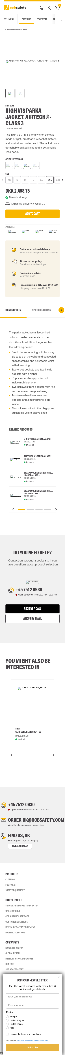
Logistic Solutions (15, 932)
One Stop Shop (12, 911)
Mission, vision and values (19, 958)
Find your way (20, 846)
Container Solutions (16, 921)
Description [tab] (13, 310)
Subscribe (32, 1047)
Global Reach (12, 953)
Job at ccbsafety (14, 969)
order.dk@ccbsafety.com (36, 820)
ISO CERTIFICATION (14, 947)
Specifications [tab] (41, 310)
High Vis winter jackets (17, 29)
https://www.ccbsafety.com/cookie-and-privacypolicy (32, 1040)
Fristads (9, 105)
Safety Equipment (15, 890)
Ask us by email (32, 618)
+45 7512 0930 (29, 589)
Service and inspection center (21, 905)
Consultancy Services (17, 916)
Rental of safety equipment (20, 927)
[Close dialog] (59, 977)
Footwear (42, 19)
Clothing (26, 19)
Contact (9, 964)
